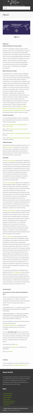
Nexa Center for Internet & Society (17, 129)
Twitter (11, 351)
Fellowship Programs (8, 403)
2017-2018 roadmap (10, 182)
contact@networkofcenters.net (10, 325)
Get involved (6, 405)
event (16, 344)
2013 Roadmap (17, 272)
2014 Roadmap (9, 236)
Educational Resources (9, 401)
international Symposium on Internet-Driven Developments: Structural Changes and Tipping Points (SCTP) (15, 108)
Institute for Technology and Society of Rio (19, 133)
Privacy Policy (6, 399)
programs (13, 347)
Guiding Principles (8, 147)
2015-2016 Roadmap (10, 210)
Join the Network (7, 395)
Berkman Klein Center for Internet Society (19, 138)
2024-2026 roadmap (10, 160)
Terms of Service (7, 397)
